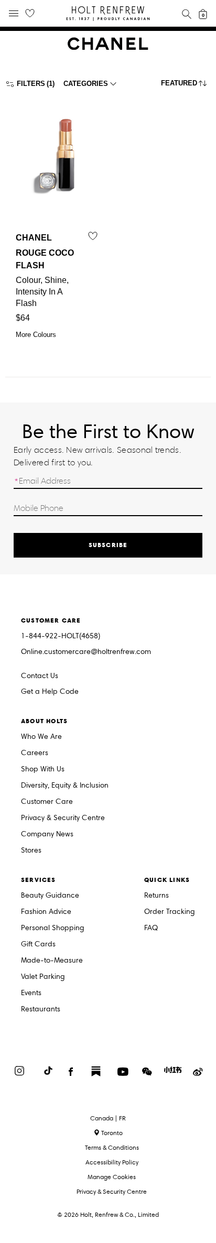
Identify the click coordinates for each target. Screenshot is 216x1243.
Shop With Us (42, 769)
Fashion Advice (46, 912)
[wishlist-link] (30, 13)
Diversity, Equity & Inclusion (65, 786)
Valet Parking (43, 977)
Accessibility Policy (111, 1162)
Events (31, 993)
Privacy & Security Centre (63, 818)
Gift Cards (38, 944)
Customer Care (47, 802)
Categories (85, 84)
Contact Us (39, 675)
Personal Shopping (52, 928)
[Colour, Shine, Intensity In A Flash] (57, 154)
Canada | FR (108, 1118)
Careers (34, 753)
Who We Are (41, 737)
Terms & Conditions (112, 1147)
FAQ (151, 928)
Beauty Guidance (50, 896)
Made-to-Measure (52, 961)
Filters (31, 84)
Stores (31, 851)
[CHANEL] (108, 47)
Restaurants (40, 1009)
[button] (186, 85)
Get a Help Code (50, 692)
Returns (156, 896)
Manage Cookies (112, 1177)
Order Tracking (169, 912)
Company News (47, 834)
